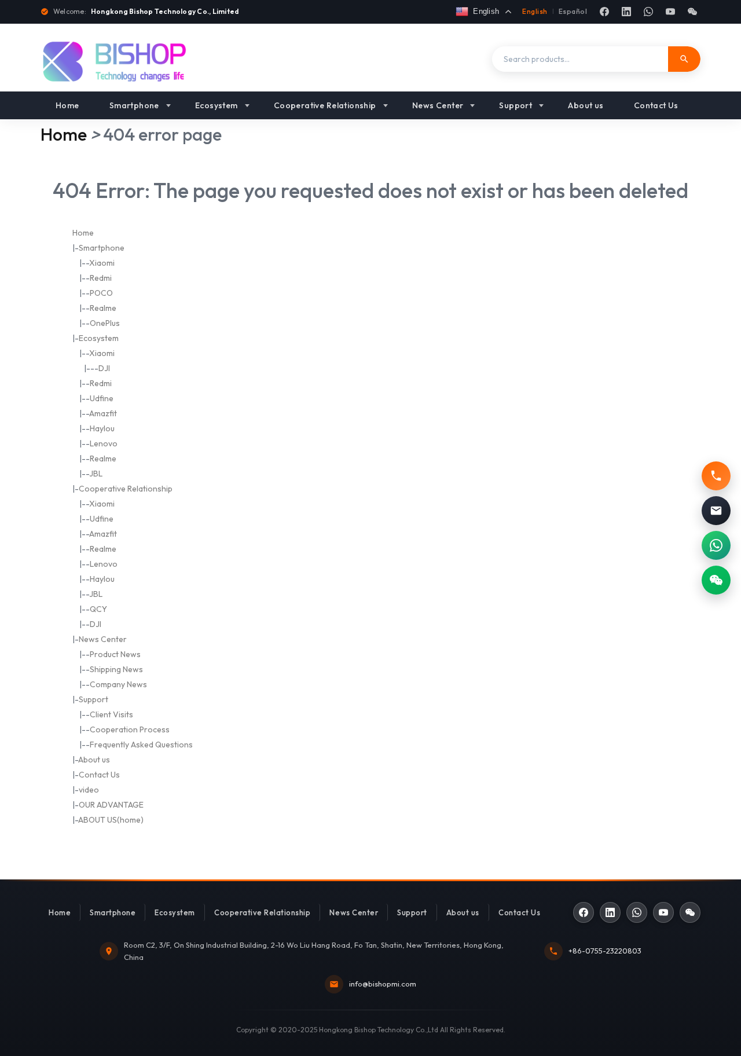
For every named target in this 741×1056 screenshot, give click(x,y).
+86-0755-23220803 (604, 950)
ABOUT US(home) (111, 820)
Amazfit (103, 413)
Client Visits (111, 714)
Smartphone (134, 105)
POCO (101, 293)
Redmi (101, 278)
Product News (115, 654)
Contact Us (656, 105)
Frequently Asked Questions (141, 744)
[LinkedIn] (626, 11)
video (89, 789)
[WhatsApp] (648, 11)
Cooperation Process (130, 729)
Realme (103, 308)
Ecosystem (216, 105)
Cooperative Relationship (325, 105)
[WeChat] (692, 11)
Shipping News (116, 669)
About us (585, 105)
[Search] (684, 59)
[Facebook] (604, 11)
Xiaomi (102, 263)
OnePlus (105, 323)
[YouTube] (670, 11)
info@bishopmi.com (382, 983)
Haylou (102, 428)
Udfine (101, 398)
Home (67, 105)
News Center (438, 105)
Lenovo (104, 443)
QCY (98, 609)
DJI (104, 368)
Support (515, 105)
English (534, 11)
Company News (118, 684)
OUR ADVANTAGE (111, 805)
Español (573, 11)
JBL (95, 473)
